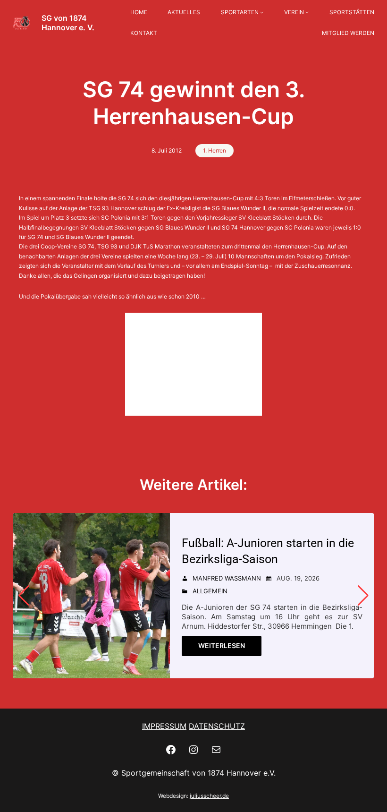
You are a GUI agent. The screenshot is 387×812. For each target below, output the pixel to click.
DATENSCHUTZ (217, 726)
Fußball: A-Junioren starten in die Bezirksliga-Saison (268, 551)
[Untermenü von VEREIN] (307, 12)
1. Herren (214, 150)
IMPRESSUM (164, 726)
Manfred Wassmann (227, 578)
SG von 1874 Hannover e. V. (68, 22)
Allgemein (210, 591)
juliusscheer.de (209, 795)
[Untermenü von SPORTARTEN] (261, 12)
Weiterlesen (221, 645)
